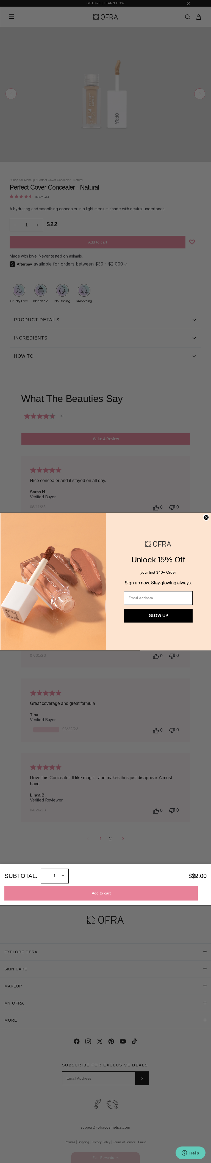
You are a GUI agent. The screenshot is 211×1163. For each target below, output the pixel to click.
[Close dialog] (206, 517)
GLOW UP (158, 616)
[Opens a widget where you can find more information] (190, 1153)
